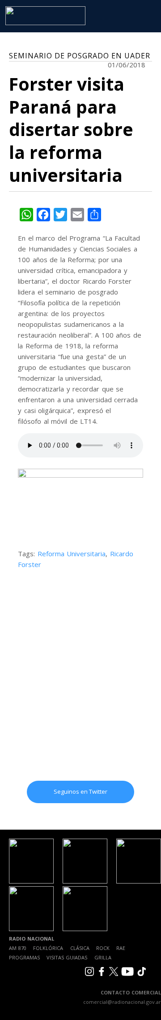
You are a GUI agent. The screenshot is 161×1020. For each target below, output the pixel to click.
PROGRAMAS (24, 957)
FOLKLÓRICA (48, 948)
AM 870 (17, 948)
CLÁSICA (79, 948)
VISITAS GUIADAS (67, 957)
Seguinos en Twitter (80, 791)
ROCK (103, 948)
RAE (120, 948)
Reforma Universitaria (72, 553)
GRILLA (102, 957)
